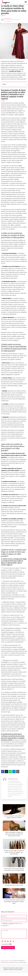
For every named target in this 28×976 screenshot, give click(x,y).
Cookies (16, 968)
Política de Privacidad (8, 968)
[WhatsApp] (10, 771)
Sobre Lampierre (18, 969)
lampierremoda (7, 18)
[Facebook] (2, 771)
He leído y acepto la (11, 924)
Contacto (11, 969)
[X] (6, 771)
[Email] (17, 771)
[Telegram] (14, 771)
